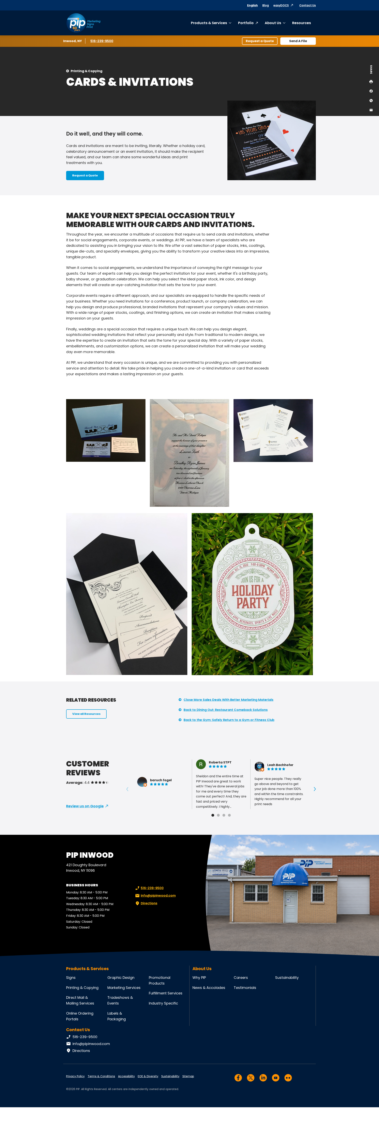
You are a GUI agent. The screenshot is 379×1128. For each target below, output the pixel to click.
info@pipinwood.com (158, 895)
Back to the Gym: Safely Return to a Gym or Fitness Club (229, 720)
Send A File (298, 41)
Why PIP (199, 977)
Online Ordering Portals (79, 1016)
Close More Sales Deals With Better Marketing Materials (228, 699)
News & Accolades (208, 987)
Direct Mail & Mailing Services (80, 1000)
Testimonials (245, 987)
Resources (301, 22)
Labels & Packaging (116, 1016)
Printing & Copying (86, 71)
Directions (149, 903)
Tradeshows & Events (120, 1000)
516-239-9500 (102, 41)
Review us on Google (85, 806)
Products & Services (209, 22)
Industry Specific (163, 1003)
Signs (71, 977)
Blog (265, 5)
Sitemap (188, 1076)
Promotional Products (159, 980)
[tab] (212, 815)
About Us (273, 22)
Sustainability (287, 977)
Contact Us (307, 5)
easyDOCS (281, 5)
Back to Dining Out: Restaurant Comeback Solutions (226, 710)
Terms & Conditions (101, 1076)
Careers (241, 977)
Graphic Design (120, 977)
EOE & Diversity (148, 1076)
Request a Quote (260, 41)
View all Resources (86, 714)
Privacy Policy (75, 1076)
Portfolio (246, 22)
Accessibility (126, 1076)
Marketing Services (124, 987)
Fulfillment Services (165, 993)
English (252, 5)
